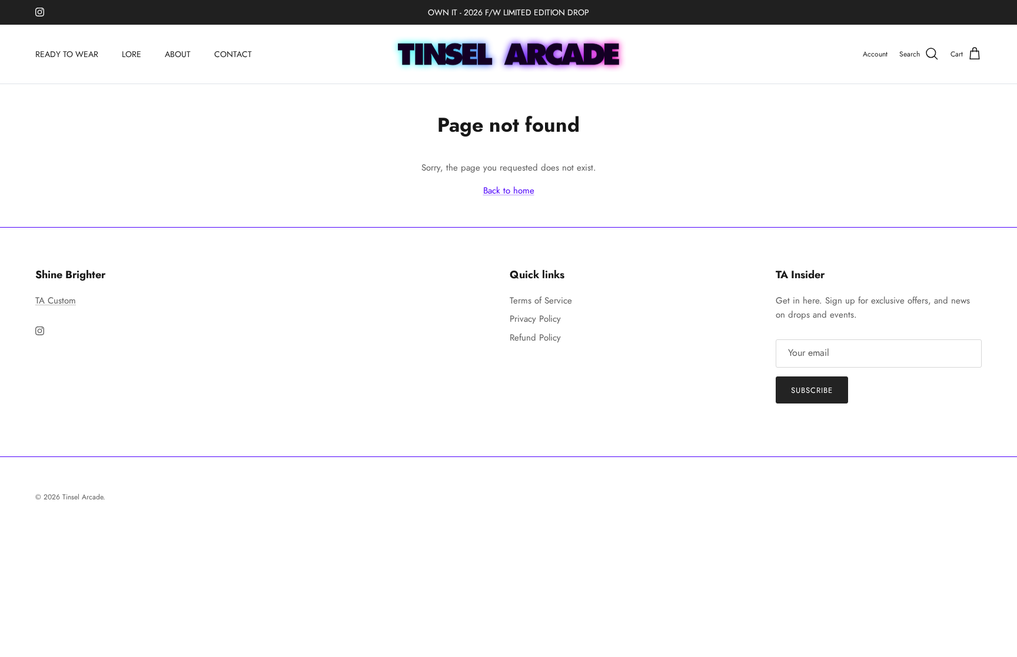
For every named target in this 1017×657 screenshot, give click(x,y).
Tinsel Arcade (82, 497)
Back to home (508, 190)
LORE (131, 54)
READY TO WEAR (66, 54)
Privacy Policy (535, 318)
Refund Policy (535, 337)
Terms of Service (541, 300)
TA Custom (55, 300)
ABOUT (178, 54)
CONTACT (233, 54)
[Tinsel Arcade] (508, 54)
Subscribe (812, 390)
